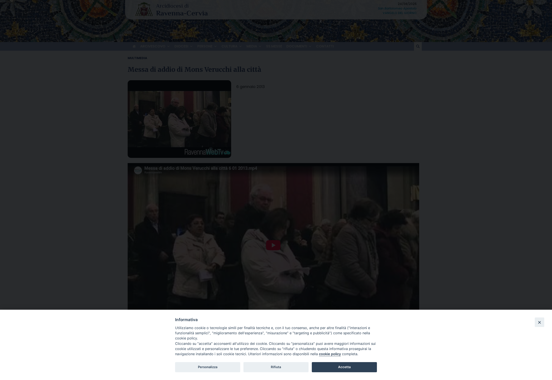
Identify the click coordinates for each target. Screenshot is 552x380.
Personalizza (207, 367)
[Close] (539, 322)
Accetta (344, 367)
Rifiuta (276, 367)
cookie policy (330, 354)
